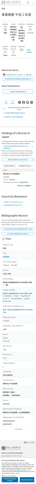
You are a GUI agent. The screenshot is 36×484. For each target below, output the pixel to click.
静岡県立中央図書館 (24, 186)
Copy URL (12, 103)
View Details (29, 51)
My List (6, 103)
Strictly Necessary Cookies (10, 480)
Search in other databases (14, 117)
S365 (5, 349)
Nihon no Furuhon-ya (12, 202)
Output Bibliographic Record (15, 113)
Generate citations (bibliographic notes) (19, 108)
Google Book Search (12, 205)
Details (18, 473)
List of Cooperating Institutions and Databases (16, 147)
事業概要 (6, 257)
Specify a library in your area (17, 159)
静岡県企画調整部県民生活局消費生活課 (17, 293)
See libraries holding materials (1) (18, 78)
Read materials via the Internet (12, 456)
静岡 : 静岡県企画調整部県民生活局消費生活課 (18, 310)
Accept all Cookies (27, 480)
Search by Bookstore (18, 91)
